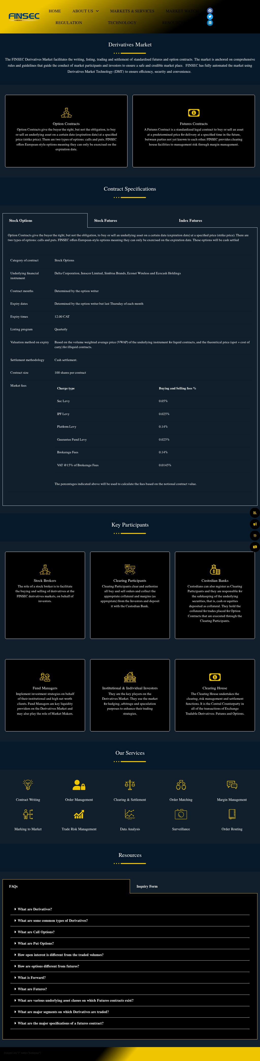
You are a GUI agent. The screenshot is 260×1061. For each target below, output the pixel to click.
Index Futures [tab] (190, 220)
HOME (55, 10)
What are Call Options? (36, 931)
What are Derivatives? (35, 909)
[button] (85, 11)
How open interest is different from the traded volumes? (61, 954)
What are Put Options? (36, 943)
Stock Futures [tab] (105, 220)
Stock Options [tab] (20, 220)
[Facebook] (210, 11)
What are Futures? (32, 989)
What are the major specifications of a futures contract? (61, 1023)
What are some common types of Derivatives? (53, 920)
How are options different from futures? (48, 966)
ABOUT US (82, 10)
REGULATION (69, 22)
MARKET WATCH (182, 10)
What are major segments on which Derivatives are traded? (63, 1011)
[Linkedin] (210, 23)
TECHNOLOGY (122, 22)
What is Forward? (32, 977)
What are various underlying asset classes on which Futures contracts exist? (76, 1000)
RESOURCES (174, 22)
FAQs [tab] (13, 886)
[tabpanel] (130, 367)
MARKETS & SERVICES (132, 10)
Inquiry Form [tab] (147, 886)
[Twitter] (210, 17)
